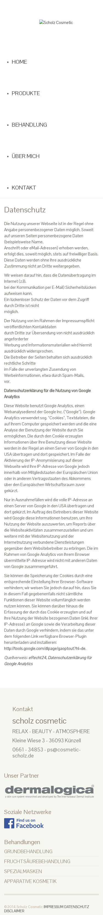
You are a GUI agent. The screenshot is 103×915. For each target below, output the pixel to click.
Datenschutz (76, 905)
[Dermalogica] (51, 788)
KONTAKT (21, 186)
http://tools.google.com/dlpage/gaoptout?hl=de (44, 647)
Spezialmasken (23, 870)
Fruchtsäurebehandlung (37, 860)
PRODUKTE (23, 92)
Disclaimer (14, 910)
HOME (17, 61)
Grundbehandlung (28, 850)
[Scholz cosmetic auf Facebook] (24, 821)
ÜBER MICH (22, 155)
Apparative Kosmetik (30, 880)
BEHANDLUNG (25, 124)
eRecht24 (37, 656)
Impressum (53, 905)
